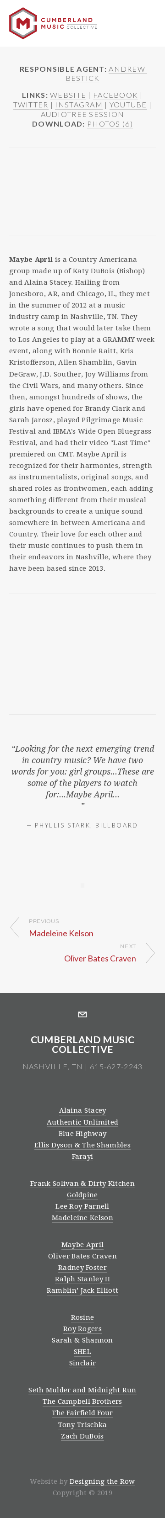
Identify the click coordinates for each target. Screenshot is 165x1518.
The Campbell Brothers (82, 1401)
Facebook (115, 94)
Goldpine (82, 1195)
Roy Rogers (82, 1329)
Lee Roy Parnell (82, 1206)
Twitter (31, 104)
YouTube (128, 104)
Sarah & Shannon (82, 1340)
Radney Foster (82, 1267)
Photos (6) (110, 123)
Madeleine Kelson (82, 1218)
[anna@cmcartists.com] (82, 1014)
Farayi (83, 1156)
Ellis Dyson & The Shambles (82, 1145)
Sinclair (82, 1363)
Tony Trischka (82, 1425)
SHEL (82, 1352)
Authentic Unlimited (83, 1122)
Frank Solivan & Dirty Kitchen (82, 1183)
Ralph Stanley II (82, 1279)
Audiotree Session (83, 114)
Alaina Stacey (82, 1110)
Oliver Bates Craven (82, 1256)
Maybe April (82, 1245)
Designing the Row (102, 1481)
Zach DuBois (82, 1436)
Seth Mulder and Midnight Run (82, 1390)
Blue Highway (83, 1134)
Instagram (79, 104)
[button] (27, 179)
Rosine (82, 1317)
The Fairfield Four (82, 1413)
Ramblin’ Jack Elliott (82, 1290)
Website (68, 94)
